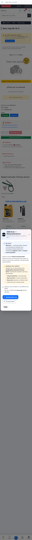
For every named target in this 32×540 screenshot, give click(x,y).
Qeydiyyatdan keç (11, 297)
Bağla (5, 307)
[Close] (29, 234)
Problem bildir (9, 301)
